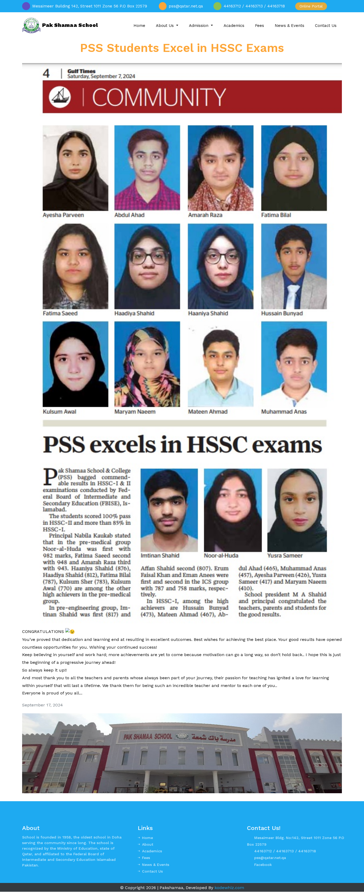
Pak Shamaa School (69, 25)
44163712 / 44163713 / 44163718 (285, 851)
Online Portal (311, 6)
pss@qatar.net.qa (270, 858)
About (147, 844)
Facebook (263, 864)
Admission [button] (199, 25)
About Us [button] (165, 25)
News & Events (289, 25)
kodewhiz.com (229, 887)
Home (139, 25)
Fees (259, 25)
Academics (234, 25)
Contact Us (326, 25)
